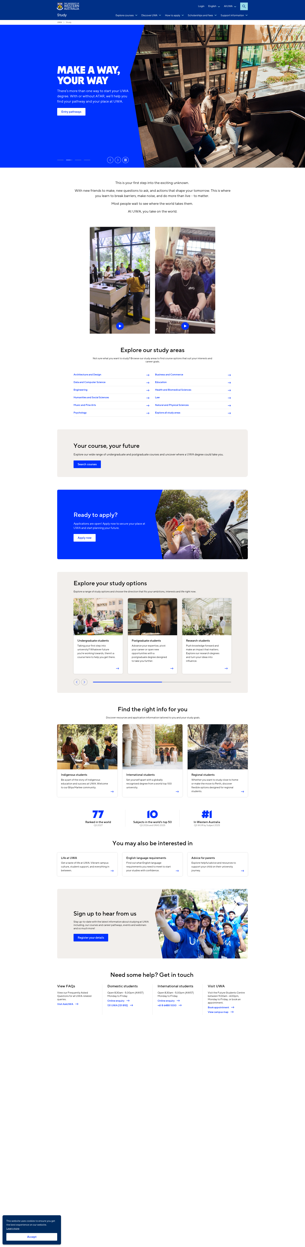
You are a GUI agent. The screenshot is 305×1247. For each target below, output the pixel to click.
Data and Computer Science (89, 382)
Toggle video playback (120, 280)
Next (118, 160)
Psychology (80, 412)
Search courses (87, 464)
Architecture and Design (87, 374)
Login (201, 5)
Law (157, 397)
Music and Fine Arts (85, 405)
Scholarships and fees (200, 15)
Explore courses (125, 15)
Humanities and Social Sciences (91, 397)
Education (161, 382)
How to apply (172, 15)
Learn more (12, 1228)
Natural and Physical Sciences (172, 405)
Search (244, 6)
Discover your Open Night (60, 160)
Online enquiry (115, 1000)
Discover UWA (149, 15)
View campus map (218, 1012)
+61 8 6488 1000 (167, 1005)
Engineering (80, 390)
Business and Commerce (169, 374)
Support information (232, 15)
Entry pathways (69, 160)
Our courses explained (75, 114)
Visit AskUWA (65, 1004)
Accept (32, 1237)
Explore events (87, 160)
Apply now (85, 538)
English (212, 5)
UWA (59, 22)
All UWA (228, 5)
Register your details (91, 938)
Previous (110, 160)
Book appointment (218, 1007)
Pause (125, 160)
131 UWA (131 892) (117, 1005)
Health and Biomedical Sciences (173, 390)
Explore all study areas (167, 412)
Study (62, 15)
